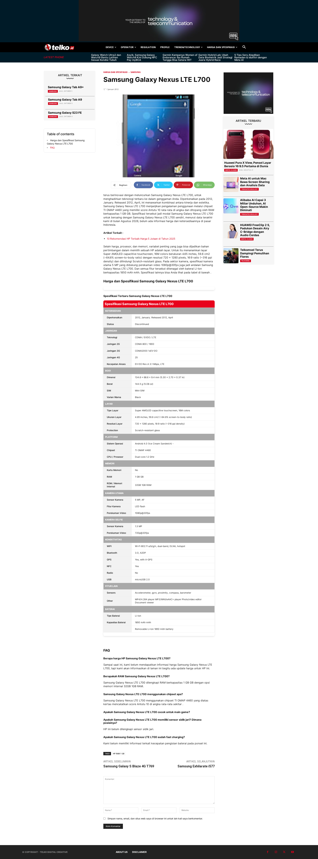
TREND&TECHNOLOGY (249, 189)
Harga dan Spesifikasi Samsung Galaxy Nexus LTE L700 (66, 142)
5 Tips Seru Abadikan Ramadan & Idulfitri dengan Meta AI (250, 57)
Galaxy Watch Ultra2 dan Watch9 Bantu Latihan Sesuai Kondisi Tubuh (106, 57)
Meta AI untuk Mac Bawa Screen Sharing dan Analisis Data (255, 182)
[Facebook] (267, 852)
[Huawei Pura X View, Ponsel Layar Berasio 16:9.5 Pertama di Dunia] (248, 144)
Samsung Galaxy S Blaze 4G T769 (128, 766)
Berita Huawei (231, 170)
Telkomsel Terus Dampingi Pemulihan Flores (254, 253)
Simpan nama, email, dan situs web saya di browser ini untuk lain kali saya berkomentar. (155, 818)
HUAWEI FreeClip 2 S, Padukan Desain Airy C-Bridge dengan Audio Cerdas (255, 230)
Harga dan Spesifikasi (115, 72)
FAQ (52, 147)
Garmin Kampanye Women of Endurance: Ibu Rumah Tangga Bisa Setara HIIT (180, 57)
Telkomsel (245, 261)
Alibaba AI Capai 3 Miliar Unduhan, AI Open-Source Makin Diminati (254, 205)
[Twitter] (284, 852)
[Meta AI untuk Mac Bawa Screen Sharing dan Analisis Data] (230, 184)
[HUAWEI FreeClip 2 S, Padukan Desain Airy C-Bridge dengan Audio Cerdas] (230, 230)
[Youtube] (292, 852)
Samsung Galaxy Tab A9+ (66, 87)
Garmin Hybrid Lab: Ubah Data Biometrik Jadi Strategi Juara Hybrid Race (215, 57)
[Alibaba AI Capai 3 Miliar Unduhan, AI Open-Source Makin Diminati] (230, 205)
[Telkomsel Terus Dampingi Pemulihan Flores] (230, 255)
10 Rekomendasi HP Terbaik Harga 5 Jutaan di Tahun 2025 (141, 238)
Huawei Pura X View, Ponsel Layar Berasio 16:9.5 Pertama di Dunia (247, 164)
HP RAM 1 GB (118, 753)
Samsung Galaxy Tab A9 (65, 99)
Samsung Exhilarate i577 (196, 766)
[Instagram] (276, 852)
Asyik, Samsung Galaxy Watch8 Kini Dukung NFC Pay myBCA (142, 57)
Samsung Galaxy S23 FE (65, 112)
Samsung (53, 91)
